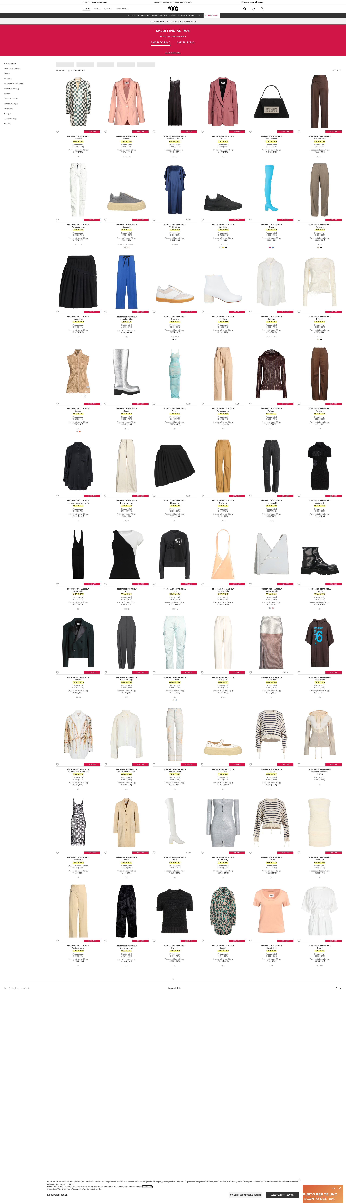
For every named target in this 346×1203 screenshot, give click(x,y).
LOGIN (259, 2)
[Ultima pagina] (340, 988)
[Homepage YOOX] (173, 8)
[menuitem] (86, 8)
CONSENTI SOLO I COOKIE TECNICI (245, 1195)
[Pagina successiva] (328, 988)
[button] (28, 69)
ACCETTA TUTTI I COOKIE (282, 1195)
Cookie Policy (147, 1187)
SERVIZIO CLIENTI (99, 2)
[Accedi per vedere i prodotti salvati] (253, 8)
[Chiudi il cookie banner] (299, 1180)
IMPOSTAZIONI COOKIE (57, 1195)
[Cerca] (244, 8)
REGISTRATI (249, 2)
